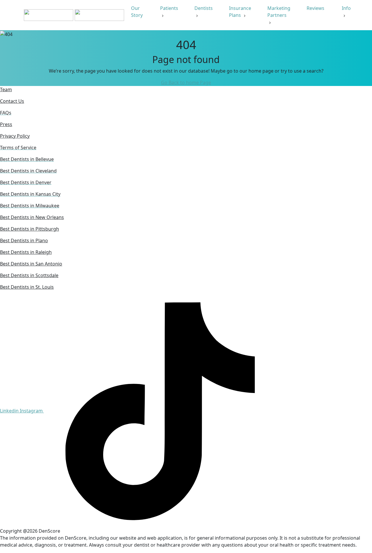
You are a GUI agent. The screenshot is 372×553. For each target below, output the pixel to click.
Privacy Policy (15, 136)
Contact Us (12, 101)
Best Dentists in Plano (24, 240)
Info (346, 8)
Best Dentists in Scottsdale (29, 275)
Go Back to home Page (186, 82)
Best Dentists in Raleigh (26, 252)
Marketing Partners (278, 11)
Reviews (316, 8)
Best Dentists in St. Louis (27, 287)
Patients (169, 8)
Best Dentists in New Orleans (32, 217)
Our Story (137, 11)
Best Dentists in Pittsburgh (29, 229)
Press (6, 124)
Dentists (203, 8)
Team (6, 89)
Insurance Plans (240, 11)
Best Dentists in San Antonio (31, 264)
